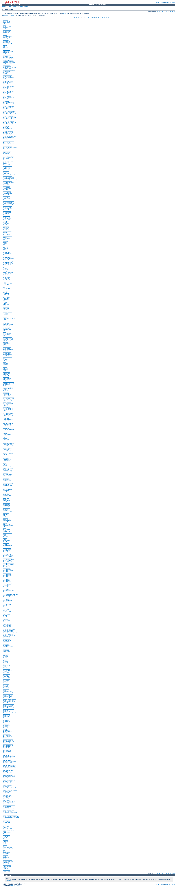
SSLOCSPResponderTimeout (9, 765)
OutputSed (5, 536)
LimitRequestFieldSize (8, 423)
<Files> (4, 303)
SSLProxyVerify (6, 792)
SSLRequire (5, 797)
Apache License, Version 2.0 (15, 885)
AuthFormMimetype (7, 93)
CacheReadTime (6, 196)
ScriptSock (5, 675)
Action (4, 23)
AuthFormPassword (7, 95)
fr (164, 11)
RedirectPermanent (7, 617)
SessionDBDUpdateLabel (8, 709)
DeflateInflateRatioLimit (8, 263)
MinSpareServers (7, 520)
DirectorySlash (6, 274)
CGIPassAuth (6, 213)
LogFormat (5, 435)
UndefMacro (5, 843)
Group (4, 319)
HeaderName (6, 345)
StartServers (5, 825)
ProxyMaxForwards (7, 586)
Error (4, 287)
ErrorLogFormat (6, 290)
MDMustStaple (6, 496)
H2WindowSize (6, 343)
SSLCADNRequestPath (8, 740)
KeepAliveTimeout (7, 390)
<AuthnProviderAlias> (7, 134)
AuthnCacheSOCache (8, 132)
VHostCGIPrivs (6, 853)
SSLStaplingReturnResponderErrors (11, 816)
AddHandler (5, 33)
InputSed (5, 380)
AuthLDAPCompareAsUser (9, 108)
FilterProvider (6, 309)
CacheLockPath (6, 186)
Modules (157, 2)
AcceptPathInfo (6, 21)
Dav (4, 233)
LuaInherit (5, 454)
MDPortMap (5, 501)
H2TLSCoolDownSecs (8, 339)
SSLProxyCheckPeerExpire (9, 782)
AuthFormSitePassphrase (8, 97)
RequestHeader (6, 645)
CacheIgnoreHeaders (7, 176)
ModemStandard (6, 524)
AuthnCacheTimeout (7, 133)
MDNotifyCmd (6, 498)
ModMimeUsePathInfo (8, 525)
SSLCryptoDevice (7, 751)
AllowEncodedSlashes (8, 51)
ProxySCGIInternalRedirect (9, 603)
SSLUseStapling (6, 821)
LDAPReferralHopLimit (8, 403)
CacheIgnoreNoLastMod (8, 177)
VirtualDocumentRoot (7, 860)
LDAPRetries (6, 405)
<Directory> (5, 268)
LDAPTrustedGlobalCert (8, 413)
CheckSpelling (6, 221)
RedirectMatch (6, 616)
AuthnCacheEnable (7, 129)
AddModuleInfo (6, 41)
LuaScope (5, 464)
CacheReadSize (6, 194)
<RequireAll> (6, 649)
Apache (3, 6)
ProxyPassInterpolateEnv (8, 590)
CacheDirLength (6, 167)
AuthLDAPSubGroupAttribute (9, 122)
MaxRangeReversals (7, 471)
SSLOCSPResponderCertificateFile (10, 764)
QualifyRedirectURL (7, 611)
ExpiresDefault (6, 295)
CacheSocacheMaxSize (8, 199)
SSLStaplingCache (7, 807)
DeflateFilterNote (6, 259)
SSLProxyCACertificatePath (9, 776)
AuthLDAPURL (6, 124)
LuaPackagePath (6, 460)
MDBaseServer (6, 479)
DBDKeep (5, 242)
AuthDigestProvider (7, 78)
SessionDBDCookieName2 (9, 701)
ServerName (6, 684)
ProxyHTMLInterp (7, 577)
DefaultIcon (5, 251)
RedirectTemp (6, 619)
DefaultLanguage (7, 252)
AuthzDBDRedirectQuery (8, 143)
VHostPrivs (5, 856)
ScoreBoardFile (6, 665)
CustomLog (5, 232)
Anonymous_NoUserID (8, 60)
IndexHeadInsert (6, 373)
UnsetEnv (5, 845)
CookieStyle (5, 228)
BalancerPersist (6, 152)
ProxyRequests (6, 601)
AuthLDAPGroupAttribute (8, 112)
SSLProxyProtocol (7, 791)
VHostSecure (6, 857)
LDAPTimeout (6, 410)
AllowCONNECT (6, 50)
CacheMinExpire (6, 189)
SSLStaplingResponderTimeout (10, 812)
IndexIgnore (5, 374)
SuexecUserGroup (7, 832)
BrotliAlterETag (6, 153)
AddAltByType (6, 27)
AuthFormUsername (7, 100)
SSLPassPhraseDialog (8, 772)
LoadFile (5, 430)
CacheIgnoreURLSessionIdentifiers (10, 179)
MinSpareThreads (7, 521)
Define (4, 256)
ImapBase (5, 367)
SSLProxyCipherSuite (7, 785)
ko (168, 11)
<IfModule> (5, 363)
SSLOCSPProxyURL (7, 762)
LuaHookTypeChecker (8, 453)
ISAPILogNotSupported (8, 387)
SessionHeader (6, 714)
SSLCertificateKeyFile (7, 747)
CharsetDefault (6, 216)
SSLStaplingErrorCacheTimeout (10, 808)
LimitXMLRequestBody (8, 425)
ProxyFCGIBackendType (8, 559)
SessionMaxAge (6, 716)
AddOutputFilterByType (8, 43)
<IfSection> (5, 364)
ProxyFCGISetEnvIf (7, 560)
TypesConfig (5, 841)
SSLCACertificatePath (8, 737)
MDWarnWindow (6, 510)
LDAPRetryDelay (6, 407)
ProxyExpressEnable (7, 558)
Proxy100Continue (7, 548)
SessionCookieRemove (8, 694)
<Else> (4, 280)
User (4, 850)
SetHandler (5, 722)
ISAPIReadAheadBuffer (8, 388)
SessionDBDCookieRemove (9, 702)
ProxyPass (5, 588)
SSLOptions (5, 771)
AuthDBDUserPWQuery (8, 68)
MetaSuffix (5, 518)
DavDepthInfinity (6, 234)
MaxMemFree (6, 469)
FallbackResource (7, 300)
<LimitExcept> (6, 418)
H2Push (4, 332)
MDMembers (6, 494)
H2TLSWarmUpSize (7, 340)
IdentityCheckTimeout (7, 357)
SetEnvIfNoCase (6, 721)
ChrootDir (5, 222)
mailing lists (8, 880)
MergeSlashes (6, 513)
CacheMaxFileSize (7, 188)
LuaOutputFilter (6, 458)
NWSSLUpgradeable (7, 533)
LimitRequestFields (7, 422)
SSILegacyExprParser (8, 731)
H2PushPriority (6, 334)
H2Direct (5, 322)
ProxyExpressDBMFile (8, 555)
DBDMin (5, 244)
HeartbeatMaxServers (8, 349)
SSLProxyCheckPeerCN (8, 781)
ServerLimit (5, 682)
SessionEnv (5, 710)
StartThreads (6, 826)
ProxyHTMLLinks (6, 579)
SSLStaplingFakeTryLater (8, 810)
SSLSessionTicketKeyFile (8, 802)
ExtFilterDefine (6, 298)
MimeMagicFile (6, 519)
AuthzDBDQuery (6, 142)
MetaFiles (5, 516)
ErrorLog (5, 289)
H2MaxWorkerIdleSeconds (9, 325)
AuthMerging (6, 126)
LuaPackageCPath (7, 459)
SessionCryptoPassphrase (9, 697)
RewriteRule (5, 659)
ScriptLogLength (6, 674)
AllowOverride (6, 53)
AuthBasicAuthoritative (8, 63)
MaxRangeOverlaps (7, 470)
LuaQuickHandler (7, 461)
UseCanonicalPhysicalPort (8, 848)
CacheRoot (5, 197)
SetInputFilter (6, 724)
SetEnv (4, 717)
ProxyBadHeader (6, 550)
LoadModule (5, 432)
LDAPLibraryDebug (7, 399)
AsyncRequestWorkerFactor (9, 62)
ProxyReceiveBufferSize (8, 598)
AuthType (5, 138)
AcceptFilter (5, 20)
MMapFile (5, 523)
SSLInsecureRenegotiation (9, 756)
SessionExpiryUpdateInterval (9, 712)
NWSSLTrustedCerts (7, 531)
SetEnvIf (5, 719)
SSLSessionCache (7, 800)
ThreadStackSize (6, 836)
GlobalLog (5, 315)
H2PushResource (7, 335)
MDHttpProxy (6, 491)
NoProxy (5, 530)
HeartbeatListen (6, 348)
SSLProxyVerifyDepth (7, 793)
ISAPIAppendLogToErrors (8, 382)
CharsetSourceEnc (7, 218)
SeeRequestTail (6, 677)
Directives (162, 2)
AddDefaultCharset (7, 30)
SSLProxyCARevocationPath (9, 780)
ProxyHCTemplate (7, 566)
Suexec (4, 831)
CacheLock (5, 183)
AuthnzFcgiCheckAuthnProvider (10, 136)
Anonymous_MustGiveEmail (9, 58)
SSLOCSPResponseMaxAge (9, 766)
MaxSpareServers (7, 475)
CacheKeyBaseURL (7, 181)
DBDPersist (5, 247)
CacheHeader (6, 173)
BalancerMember (7, 151)
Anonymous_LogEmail (8, 57)
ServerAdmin (6, 680)
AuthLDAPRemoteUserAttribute (10, 118)
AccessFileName (6, 22)
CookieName (6, 227)
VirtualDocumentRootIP (8, 861)
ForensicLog (5, 314)
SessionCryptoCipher (7, 695)
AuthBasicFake (6, 65)
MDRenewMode (6, 504)
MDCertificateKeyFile (7, 485)
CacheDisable (6, 169)
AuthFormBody (6, 83)
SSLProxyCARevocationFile (9, 778)
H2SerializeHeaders (7, 337)
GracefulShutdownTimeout (9, 318)
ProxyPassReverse (7, 593)
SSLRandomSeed (7, 795)
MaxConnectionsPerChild (8, 466)
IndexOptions (6, 377)
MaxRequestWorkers (7, 474)
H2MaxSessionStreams (8, 324)
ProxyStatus (5, 607)
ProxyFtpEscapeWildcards (8, 563)
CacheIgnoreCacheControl (9, 174)
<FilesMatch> (6, 304)
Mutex (4, 528)
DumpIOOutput (6, 279)
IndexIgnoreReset (7, 375)
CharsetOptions (6, 217)
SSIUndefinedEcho (7, 735)
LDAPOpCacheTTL (7, 402)
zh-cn (173, 11)
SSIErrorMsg (6, 727)
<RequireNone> (6, 651)
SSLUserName (6, 820)
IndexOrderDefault (7, 378)
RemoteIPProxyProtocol (8, 631)
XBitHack (5, 867)
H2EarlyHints (6, 323)
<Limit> (4, 416)
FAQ (166, 2)
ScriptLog (5, 671)
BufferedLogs (6, 162)
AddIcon (5, 35)
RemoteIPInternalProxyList (9, 629)
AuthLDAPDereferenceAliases (9, 111)
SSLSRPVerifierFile (7, 806)
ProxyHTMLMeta (6, 580)
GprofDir (5, 317)
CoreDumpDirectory (7, 231)
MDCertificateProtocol (8, 486)
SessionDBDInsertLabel (8, 705)
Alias (4, 46)
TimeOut (5, 837)
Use (4, 846)
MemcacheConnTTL (7, 511)
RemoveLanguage (7, 641)
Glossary (169, 2)
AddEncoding (6, 32)
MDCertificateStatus (7, 488)
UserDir (4, 851)
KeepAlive (5, 389)
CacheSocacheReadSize (8, 203)
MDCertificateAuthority (8, 483)
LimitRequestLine (7, 424)
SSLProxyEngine (6, 786)
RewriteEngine (6, 655)
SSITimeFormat (6, 734)
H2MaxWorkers (6, 327)
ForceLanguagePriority (8, 312)
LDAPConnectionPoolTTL (8, 397)
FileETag (5, 302)
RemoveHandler (6, 639)
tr (170, 11)
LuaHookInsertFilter (7, 448)
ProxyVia (5, 610)
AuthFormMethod (7, 92)
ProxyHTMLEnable (7, 573)
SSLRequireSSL (6, 798)
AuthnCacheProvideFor (8, 131)
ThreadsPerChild (6, 835)
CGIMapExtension (7, 212)
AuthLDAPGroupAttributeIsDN (9, 113)
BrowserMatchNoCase (8, 161)
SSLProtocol (5, 773)
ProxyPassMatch (6, 591)
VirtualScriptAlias (6, 863)
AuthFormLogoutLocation (8, 91)
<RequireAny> (6, 650)
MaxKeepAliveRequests (8, 468)
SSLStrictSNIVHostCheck (8, 818)
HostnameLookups (7, 353)
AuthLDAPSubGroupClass (8, 123)
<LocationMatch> (7, 434)
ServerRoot (5, 686)
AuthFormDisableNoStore (8, 85)
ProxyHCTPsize (6, 568)
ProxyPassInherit (6, 589)
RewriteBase (6, 652)
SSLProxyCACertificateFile (9, 775)
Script (4, 666)
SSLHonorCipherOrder (8, 755)
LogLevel (5, 438)
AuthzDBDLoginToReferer (8, 141)
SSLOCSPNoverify (7, 760)
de (157, 11)
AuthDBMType (6, 72)
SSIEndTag (5, 726)
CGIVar (4, 214)
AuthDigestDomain (7, 76)
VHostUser (5, 858)
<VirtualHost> (6, 862)
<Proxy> (5, 546)
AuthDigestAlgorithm (7, 75)
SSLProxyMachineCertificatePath (10, 790)
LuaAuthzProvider (7, 440)
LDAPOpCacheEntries (8, 400)
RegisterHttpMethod (7, 625)
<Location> (5, 433)
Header (4, 344)
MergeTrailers (6, 514)
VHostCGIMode (6, 852)
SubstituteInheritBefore (8, 828)
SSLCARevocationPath (8, 744)
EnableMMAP (6, 284)
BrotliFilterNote (6, 158)
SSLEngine (5, 752)
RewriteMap (5, 656)
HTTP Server (8, 6)
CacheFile (5, 172)
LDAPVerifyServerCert (8, 415)
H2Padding (5, 330)
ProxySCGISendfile (7, 604)
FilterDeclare (6, 307)
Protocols (5, 544)
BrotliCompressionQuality (8, 156)
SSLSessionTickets (7, 803)
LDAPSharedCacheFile (8, 408)
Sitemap (173, 2)
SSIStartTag (5, 732)
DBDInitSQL (5, 241)
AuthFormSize (6, 98)
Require (4, 647)
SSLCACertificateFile (7, 736)
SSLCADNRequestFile (8, 739)
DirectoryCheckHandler (8, 269)
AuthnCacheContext (7, 128)
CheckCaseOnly (6, 219)
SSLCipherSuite (6, 748)
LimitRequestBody (7, 420)
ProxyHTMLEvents (7, 574)
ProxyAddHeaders (7, 549)
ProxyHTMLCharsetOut (8, 570)
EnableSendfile (6, 285)
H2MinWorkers (6, 328)
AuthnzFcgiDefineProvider (8, 137)
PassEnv (5, 538)
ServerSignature (6, 687)
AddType (5, 45)
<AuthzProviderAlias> (7, 146)
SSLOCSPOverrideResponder (9, 761)
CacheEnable (6, 171)
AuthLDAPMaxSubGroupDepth (9, 117)
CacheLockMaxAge (7, 184)
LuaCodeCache (6, 441)
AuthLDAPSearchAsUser (8, 121)
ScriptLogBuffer (6, 672)
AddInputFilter (6, 38)
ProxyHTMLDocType (7, 571)
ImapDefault (5, 368)
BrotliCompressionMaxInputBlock (10, 154)
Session (4, 690)
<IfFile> (4, 362)
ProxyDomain (6, 553)
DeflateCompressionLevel (8, 258)
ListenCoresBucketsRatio (8, 429)
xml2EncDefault (6, 870)
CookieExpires (6, 226)
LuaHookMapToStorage (8, 450)
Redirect (5, 615)
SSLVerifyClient (6, 822)
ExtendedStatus (6, 297)
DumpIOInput (6, 278)
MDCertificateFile (7, 484)
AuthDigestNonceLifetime (8, 77)
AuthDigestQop (6, 79)
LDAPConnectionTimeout (8, 398)
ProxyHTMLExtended (7, 575)
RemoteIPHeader (7, 626)
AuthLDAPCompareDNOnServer (10, 109)
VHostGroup (5, 855)
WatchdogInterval (7, 866)
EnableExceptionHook (8, 283)
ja (166, 11)
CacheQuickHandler (7, 193)
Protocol (5, 541)
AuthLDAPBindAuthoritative (9, 103)
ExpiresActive (6, 293)
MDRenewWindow (7, 505)
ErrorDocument (6, 288)
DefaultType (5, 254)
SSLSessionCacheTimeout (9, 801)
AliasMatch (5, 47)
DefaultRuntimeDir (7, 253)
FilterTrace (5, 310)
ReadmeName (6, 612)
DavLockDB (5, 237)
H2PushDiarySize (7, 333)
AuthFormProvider (7, 96)
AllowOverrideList (7, 55)
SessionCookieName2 (8, 692)
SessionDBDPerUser (7, 706)
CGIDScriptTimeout (7, 211)
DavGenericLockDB (7, 236)
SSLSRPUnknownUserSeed (9, 805)
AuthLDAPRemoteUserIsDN (9, 119)
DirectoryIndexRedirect (8, 272)
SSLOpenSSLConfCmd (8, 770)
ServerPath (5, 685)
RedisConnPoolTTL (7, 620)
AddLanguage (6, 40)
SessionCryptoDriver (7, 696)
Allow (4, 48)
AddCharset (5, 28)
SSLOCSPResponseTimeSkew (9, 767)
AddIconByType (6, 37)
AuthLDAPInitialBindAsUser (9, 114)
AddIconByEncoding (7, 36)
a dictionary (65, 13)
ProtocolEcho (6, 543)
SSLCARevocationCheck (8, 741)
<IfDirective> (5, 360)
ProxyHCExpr (6, 565)
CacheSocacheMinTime (8, 202)
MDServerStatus (6, 508)
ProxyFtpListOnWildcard (8, 564)
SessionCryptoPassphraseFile (9, 699)
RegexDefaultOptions (7, 624)
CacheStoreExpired (7, 207)
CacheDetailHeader (7, 166)
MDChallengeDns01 (7, 489)
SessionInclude (6, 715)
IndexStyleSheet (6, 379)
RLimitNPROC (6, 662)
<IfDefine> (5, 359)
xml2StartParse (6, 871)
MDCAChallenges (7, 480)
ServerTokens (6, 689)
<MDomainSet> (6, 500)
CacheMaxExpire (6, 187)
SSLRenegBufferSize (7, 796)
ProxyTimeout (6, 609)
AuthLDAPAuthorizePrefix (8, 102)
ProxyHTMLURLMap (7, 582)
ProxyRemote (6, 599)
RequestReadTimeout (8, 646)
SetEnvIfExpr (6, 720)
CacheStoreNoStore (7, 208)
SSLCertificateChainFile (8, 745)
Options (4, 534)
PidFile (4, 539)
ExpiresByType (6, 294)
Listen (4, 427)
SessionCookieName (7, 691)
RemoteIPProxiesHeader (8, 630)
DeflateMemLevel (7, 264)
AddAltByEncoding (7, 26)
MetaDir (4, 515)
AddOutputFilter (6, 42)
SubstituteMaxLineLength (8, 830)
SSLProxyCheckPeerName (9, 783)
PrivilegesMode (6, 540)
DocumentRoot (6, 275)
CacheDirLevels (6, 168)
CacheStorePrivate (7, 209)
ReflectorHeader (6, 622)
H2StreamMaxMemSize (8, 338)
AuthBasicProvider (7, 66)
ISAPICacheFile (6, 384)
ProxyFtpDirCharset (7, 561)
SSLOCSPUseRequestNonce (9, 769)
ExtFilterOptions (6, 299)
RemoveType (6, 644)
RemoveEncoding (7, 637)
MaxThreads (6, 478)
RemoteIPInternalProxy (8, 627)
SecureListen (6, 676)
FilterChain (5, 305)
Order (4, 535)
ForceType (5, 313)
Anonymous (5, 56)
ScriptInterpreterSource (8, 670)
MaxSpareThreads (7, 476)
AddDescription (6, 31)
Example (5, 292)
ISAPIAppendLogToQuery (8, 383)
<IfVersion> (5, 365)
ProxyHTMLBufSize (7, 569)
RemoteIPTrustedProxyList (9, 635)
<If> (4, 358)
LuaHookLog (6, 449)
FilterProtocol (6, 308)
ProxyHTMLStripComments (9, 581)
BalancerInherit (6, 149)
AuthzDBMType (6, 144)
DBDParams (5, 245)
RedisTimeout (6, 621)
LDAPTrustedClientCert (8, 411)
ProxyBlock (5, 551)
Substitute (5, 827)
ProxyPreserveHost (7, 596)
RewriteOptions (6, 657)
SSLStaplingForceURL (8, 811)
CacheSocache (6, 198)
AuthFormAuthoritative (8, 82)
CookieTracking (6, 229)
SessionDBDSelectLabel (8, 707)
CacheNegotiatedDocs (8, 192)
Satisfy (4, 664)
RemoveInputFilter (7, 640)
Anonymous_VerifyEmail (8, 61)
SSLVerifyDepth (6, 823)
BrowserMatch (6, 159)
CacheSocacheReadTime (8, 204)
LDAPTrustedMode (7, 414)
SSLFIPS (5, 754)
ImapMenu (5, 369)
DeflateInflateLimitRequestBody (10, 261)
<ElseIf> (5, 282)
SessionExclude (6, 711)
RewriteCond (6, 654)
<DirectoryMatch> (7, 273)
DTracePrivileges (6, 277)
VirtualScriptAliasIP (7, 865)
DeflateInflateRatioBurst (8, 262)
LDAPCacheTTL (6, 395)
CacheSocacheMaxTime (8, 201)
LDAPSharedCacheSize (8, 409)
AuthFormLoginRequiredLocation (10, 88)
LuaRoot (5, 463)
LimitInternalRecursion (8, 419)
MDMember (5, 493)
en (160, 11)
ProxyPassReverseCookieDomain (10, 594)
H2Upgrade (5, 342)
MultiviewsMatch (6, 526)
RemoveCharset (6, 636)
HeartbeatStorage (7, 350)
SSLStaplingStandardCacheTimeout (11, 817)
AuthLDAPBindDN (7, 105)
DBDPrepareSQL (6, 248)
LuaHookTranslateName (8, 451)
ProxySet (5, 605)
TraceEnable (6, 838)
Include (4, 370)
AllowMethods (6, 52)
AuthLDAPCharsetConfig (8, 107)
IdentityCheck (6, 355)
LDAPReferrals (6, 404)
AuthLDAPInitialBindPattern (9, 116)
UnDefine (5, 842)
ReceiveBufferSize (7, 614)
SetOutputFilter (6, 725)
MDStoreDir (5, 509)
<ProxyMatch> (6, 585)
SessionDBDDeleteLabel (8, 704)
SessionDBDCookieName (8, 700)
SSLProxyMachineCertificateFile (10, 788)
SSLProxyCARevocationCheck (9, 777)
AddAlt (4, 25)
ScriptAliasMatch (6, 669)
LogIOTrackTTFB (7, 437)
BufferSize (5, 163)
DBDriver (5, 249)
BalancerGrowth (6, 148)
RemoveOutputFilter (7, 642)
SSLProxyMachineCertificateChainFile (11, 787)
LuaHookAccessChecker (8, 443)
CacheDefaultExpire (7, 164)
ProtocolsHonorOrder (7, 545)
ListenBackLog (6, 428)
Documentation (15, 6)
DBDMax (5, 243)
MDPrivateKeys (6, 503)
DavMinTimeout (6, 238)
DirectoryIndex (6, 271)
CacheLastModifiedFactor (8, 182)
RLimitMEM (5, 661)
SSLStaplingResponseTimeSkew (10, 815)
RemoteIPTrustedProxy (8, 634)
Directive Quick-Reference (8, 15)
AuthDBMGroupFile (7, 71)
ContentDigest (6, 223)
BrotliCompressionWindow (8, 157)
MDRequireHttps (6, 506)
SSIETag (5, 729)
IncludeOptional (6, 372)
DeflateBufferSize (7, 257)
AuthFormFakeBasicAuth (8, 86)
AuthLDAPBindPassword (8, 106)
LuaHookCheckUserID (8, 445)
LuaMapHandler (6, 456)
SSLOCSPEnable (7, 759)
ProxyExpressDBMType (8, 556)
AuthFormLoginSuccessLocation (10, 90)
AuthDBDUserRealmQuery (9, 70)
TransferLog (5, 840)
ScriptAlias (5, 667)
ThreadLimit (5, 833)
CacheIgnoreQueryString (8, 178)
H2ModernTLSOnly (7, 329)
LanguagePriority (6, 393)
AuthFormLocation (7, 87)
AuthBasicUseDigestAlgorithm (9, 67)
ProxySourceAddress (7, 606)
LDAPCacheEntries (7, 394)
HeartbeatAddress (7, 347)
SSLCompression (7, 750)
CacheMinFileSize (7, 191)
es (162, 11)
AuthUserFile (6, 139)
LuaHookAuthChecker (8, 444)
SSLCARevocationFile (8, 742)
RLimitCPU (5, 660)
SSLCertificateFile (7, 746)
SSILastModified (6, 730)
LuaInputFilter (6, 455)
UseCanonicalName (7, 847)
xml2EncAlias (6, 868)
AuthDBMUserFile (7, 73)
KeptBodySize (6, 392)
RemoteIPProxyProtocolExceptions (10, 632)
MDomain (5, 499)
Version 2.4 (22, 6)
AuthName (5, 127)
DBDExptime (6, 239)
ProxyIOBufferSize (7, 584)
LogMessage (6, 439)
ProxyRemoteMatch (7, 600)
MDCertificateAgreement (8, 481)
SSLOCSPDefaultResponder (9, 757)
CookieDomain (6, 224)
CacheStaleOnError (7, 206)
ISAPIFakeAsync (6, 385)
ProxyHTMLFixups (7, 576)
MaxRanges (5, 473)
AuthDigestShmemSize (8, 81)
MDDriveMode (6, 490)
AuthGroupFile (6, 101)
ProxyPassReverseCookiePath (9, 595)
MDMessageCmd (7, 495)
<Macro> (5, 465)
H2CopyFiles (6, 320)
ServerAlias (5, 681)
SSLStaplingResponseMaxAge (9, 813)
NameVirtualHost (6, 529)
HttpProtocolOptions (7, 354)
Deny (4, 267)
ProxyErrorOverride (7, 554)
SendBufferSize (6, 679)
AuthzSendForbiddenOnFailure (10, 147)
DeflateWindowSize (7, 266)
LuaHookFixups (6, 446)
